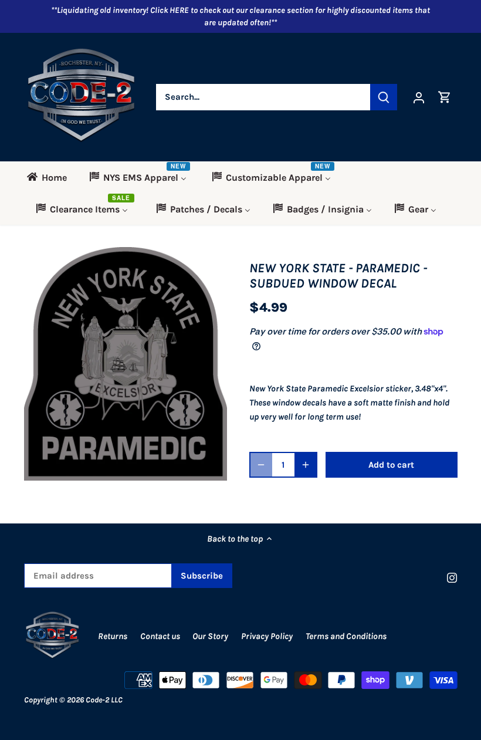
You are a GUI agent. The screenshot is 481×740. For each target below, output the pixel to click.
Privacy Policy (267, 636)
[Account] (419, 97)
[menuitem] (50, 177)
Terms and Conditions (346, 636)
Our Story (210, 636)
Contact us (160, 636)
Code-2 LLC (104, 699)
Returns (112, 636)
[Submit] (383, 97)
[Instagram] (452, 577)
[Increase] (305, 464)
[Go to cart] (445, 97)
